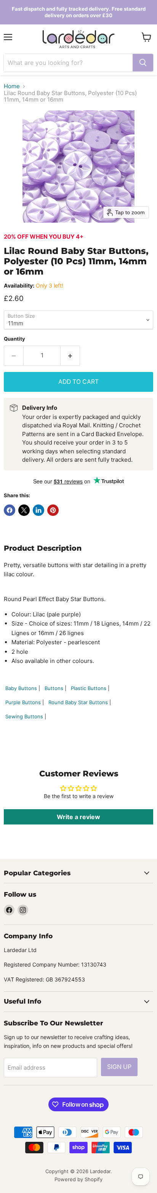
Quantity (14, 339)
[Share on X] (24, 510)
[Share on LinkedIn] (38, 510)
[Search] (143, 62)
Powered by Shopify (78, 1179)
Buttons (54, 688)
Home (12, 86)
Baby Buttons (21, 688)
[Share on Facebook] (9, 510)
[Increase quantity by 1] (70, 355)
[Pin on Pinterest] (53, 510)
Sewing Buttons (24, 716)
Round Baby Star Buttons (78, 702)
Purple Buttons (23, 702)
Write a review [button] (78, 817)
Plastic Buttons (88, 688)
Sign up (119, 1066)
